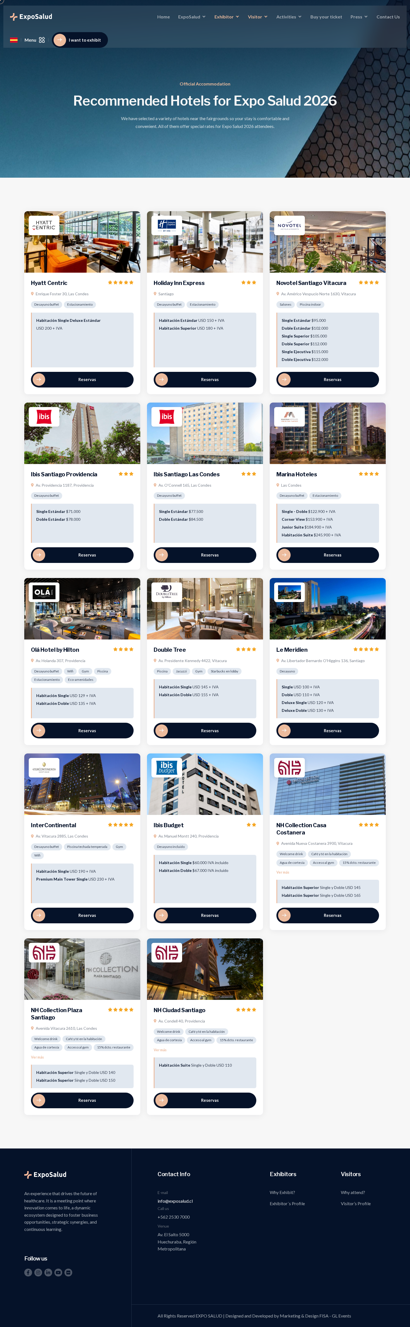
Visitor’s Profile (356, 1203)
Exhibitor (224, 16)
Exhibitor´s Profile (287, 1203)
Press (356, 16)
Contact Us (388, 16)
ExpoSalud (189, 16)
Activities (286, 16)
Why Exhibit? (282, 1192)
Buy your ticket (326, 16)
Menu (30, 39)
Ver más (282, 872)
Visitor (255, 16)
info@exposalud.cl (175, 1201)
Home (163, 16)
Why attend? (353, 1192)
